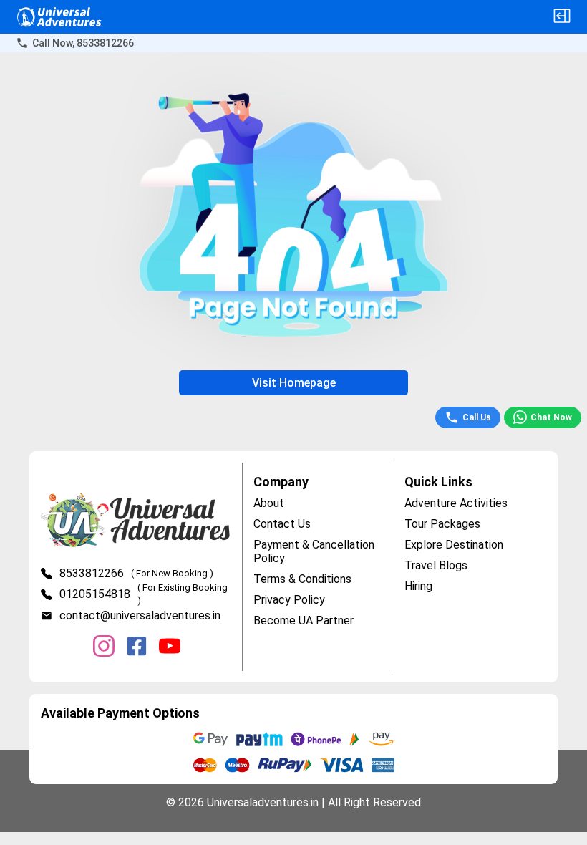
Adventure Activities (456, 503)
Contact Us (282, 524)
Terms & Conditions (302, 579)
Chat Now (551, 417)
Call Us (476, 417)
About (268, 503)
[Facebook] (136, 647)
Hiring (418, 586)
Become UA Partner (303, 620)
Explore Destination (453, 544)
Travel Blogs (435, 565)
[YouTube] (169, 647)
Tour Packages (442, 524)
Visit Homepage (294, 383)
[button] (562, 16)
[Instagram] (104, 647)
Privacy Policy (289, 600)
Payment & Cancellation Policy (313, 551)
